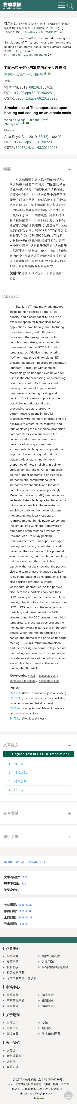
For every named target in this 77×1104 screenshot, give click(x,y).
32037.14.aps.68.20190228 (36, 98)
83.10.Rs (15, 708)
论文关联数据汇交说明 (22, 978)
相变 (13, 278)
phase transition (49, 680)
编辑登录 (48, 1006)
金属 (25, 273)
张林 (37, 74)
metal (32, 675)
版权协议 (13, 967)
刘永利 (21, 74)
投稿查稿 (13, 961)
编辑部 (11, 1061)
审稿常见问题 (16, 1000)
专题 (45, 1022)
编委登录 (48, 995)
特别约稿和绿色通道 (55, 967)
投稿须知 (13, 956)
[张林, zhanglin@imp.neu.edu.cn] (45, 73)
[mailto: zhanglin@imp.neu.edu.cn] (27, 123)
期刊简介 (48, 1028)
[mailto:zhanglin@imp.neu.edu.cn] (49, 73)
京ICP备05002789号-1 (51, 1079)
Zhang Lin (11, 124)
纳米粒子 (38, 273)
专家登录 (13, 1006)
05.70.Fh (15, 693)
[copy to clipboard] (49, 54)
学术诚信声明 (51, 1033)
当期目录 (13, 1022)
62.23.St (15, 698)
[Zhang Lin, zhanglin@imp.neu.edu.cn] (23, 122)
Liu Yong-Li (35, 119)
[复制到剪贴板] (61, 31)
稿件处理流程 (51, 956)
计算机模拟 (54, 273)
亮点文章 (13, 1033)
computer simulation (23, 680)
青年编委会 (14, 1056)
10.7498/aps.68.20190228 (40, 32)
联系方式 (13, 1067)
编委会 (11, 1050)
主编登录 (48, 1000)
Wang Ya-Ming (14, 119)
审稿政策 (13, 995)
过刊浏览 (13, 1028)
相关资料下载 (16, 972)
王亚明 (8, 74)
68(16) (34, 87)
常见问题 (48, 961)
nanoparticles (47, 675)
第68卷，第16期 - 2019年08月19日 (25, 862)
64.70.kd (15, 718)
